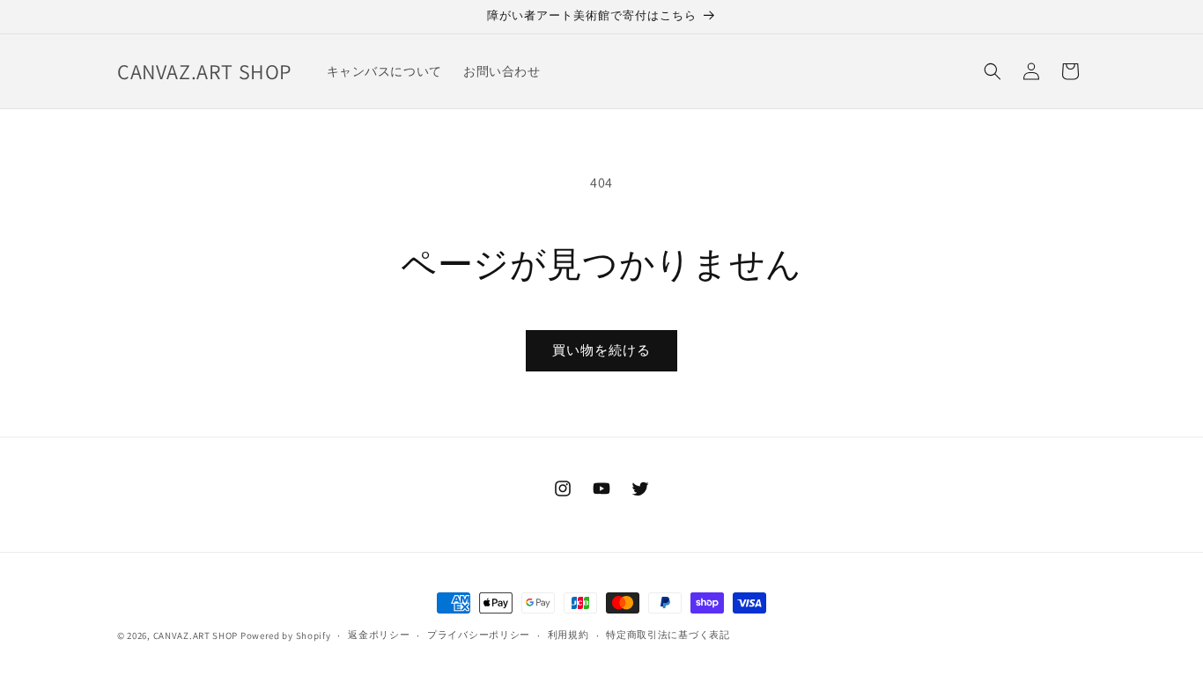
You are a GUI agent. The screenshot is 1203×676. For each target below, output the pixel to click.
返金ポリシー (379, 634)
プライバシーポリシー (478, 634)
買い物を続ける (601, 350)
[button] (992, 71)
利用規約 (568, 634)
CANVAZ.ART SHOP (196, 635)
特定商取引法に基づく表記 (667, 634)
